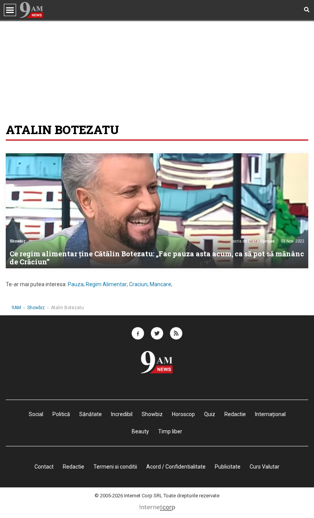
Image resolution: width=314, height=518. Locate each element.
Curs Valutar (265, 467)
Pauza (75, 284)
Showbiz (18, 241)
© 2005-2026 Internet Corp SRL (128, 495)
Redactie (73, 467)
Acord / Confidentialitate (176, 467)
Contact (44, 467)
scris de (253, 241)
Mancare (160, 284)
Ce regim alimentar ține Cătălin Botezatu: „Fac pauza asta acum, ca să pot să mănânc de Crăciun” (157, 258)
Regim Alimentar (106, 284)
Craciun (138, 284)
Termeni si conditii (115, 467)
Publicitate (227, 467)
